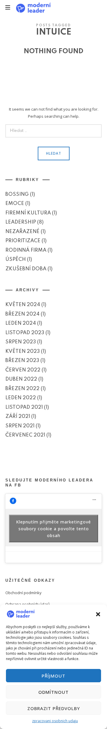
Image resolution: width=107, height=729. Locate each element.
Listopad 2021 (24, 407)
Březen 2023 (22, 360)
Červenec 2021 (25, 435)
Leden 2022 (20, 397)
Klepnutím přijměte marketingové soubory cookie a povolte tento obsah (53, 528)
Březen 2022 (22, 388)
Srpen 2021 (19, 425)
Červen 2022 (22, 369)
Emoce (14, 203)
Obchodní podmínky (23, 592)
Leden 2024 (20, 323)
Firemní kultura (28, 213)
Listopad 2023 (24, 332)
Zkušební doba (25, 268)
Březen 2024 (22, 313)
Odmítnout (53, 692)
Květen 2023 (22, 351)
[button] (98, 614)
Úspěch (15, 259)
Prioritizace (22, 240)
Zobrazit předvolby (53, 708)
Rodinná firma (25, 250)
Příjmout (53, 676)
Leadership (20, 222)
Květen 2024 (22, 304)
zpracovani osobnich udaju (55, 720)
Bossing (17, 194)
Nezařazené (22, 231)
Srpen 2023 (20, 342)
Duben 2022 (21, 379)
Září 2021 (17, 416)
